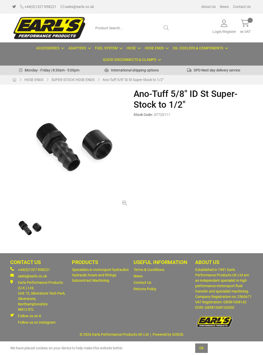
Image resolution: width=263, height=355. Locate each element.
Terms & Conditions (149, 270)
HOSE (131, 48)
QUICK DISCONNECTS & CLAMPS (129, 60)
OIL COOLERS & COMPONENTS (198, 48)
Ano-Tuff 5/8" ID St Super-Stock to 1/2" (133, 80)
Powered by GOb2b (168, 334)
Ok (201, 348)
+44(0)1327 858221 (40, 7)
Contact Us (242, 7)
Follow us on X (29, 316)
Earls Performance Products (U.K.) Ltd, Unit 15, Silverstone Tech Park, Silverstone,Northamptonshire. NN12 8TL (41, 296)
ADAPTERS (77, 48)
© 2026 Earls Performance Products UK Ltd (114, 334)
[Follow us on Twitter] (14, 7)
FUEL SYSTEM (106, 48)
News (224, 7)
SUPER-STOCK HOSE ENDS (73, 80)
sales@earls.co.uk (79, 7)
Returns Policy (145, 289)
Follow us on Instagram (36, 322)
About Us (208, 7)
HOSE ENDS (154, 48)
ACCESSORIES (47, 48)
